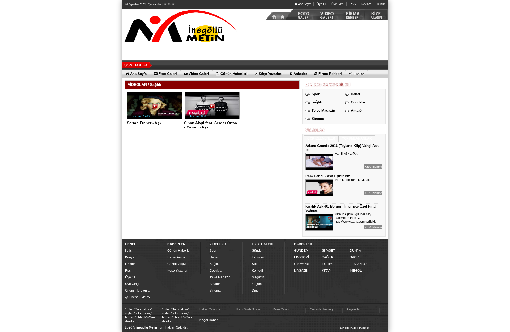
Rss (128, 270)
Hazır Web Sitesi (248, 309)
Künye (129, 257)
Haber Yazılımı (209, 309)
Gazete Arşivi (176, 264)
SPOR (354, 257)
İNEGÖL (356, 270)
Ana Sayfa (304, 4)
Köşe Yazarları (177, 270)
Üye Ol (321, 4)
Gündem (258, 251)
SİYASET (328, 251)
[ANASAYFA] (180, 27)
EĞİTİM (327, 264)
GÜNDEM (301, 251)
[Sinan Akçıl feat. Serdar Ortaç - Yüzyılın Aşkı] (212, 108)
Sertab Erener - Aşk (144, 123)
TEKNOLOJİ (358, 264)
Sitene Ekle (138, 297)
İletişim (130, 251)
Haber (355, 94)
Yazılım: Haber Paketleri (354, 327)
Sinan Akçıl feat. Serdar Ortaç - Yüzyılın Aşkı (210, 125)
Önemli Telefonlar (138, 290)
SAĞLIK (327, 257)
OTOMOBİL (302, 264)
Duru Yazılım (282, 309)
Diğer (256, 290)
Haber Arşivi (176, 257)
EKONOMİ (301, 257)
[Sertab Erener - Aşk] (155, 108)
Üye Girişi (338, 4)
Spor (316, 94)
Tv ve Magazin (323, 110)
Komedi (257, 270)
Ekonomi (258, 257)
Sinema (318, 119)
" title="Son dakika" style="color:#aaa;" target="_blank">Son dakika (140, 315)
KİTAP (326, 270)
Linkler (130, 264)
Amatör (357, 110)
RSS (353, 4)
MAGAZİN (301, 270)
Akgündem (354, 309)
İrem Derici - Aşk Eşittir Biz (327, 176)
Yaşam (257, 284)
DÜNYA (355, 251)
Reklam (366, 4)
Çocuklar (358, 102)
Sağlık (317, 102)
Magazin (258, 277)
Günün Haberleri (179, 251)
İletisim (381, 4)
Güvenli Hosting (321, 309)
